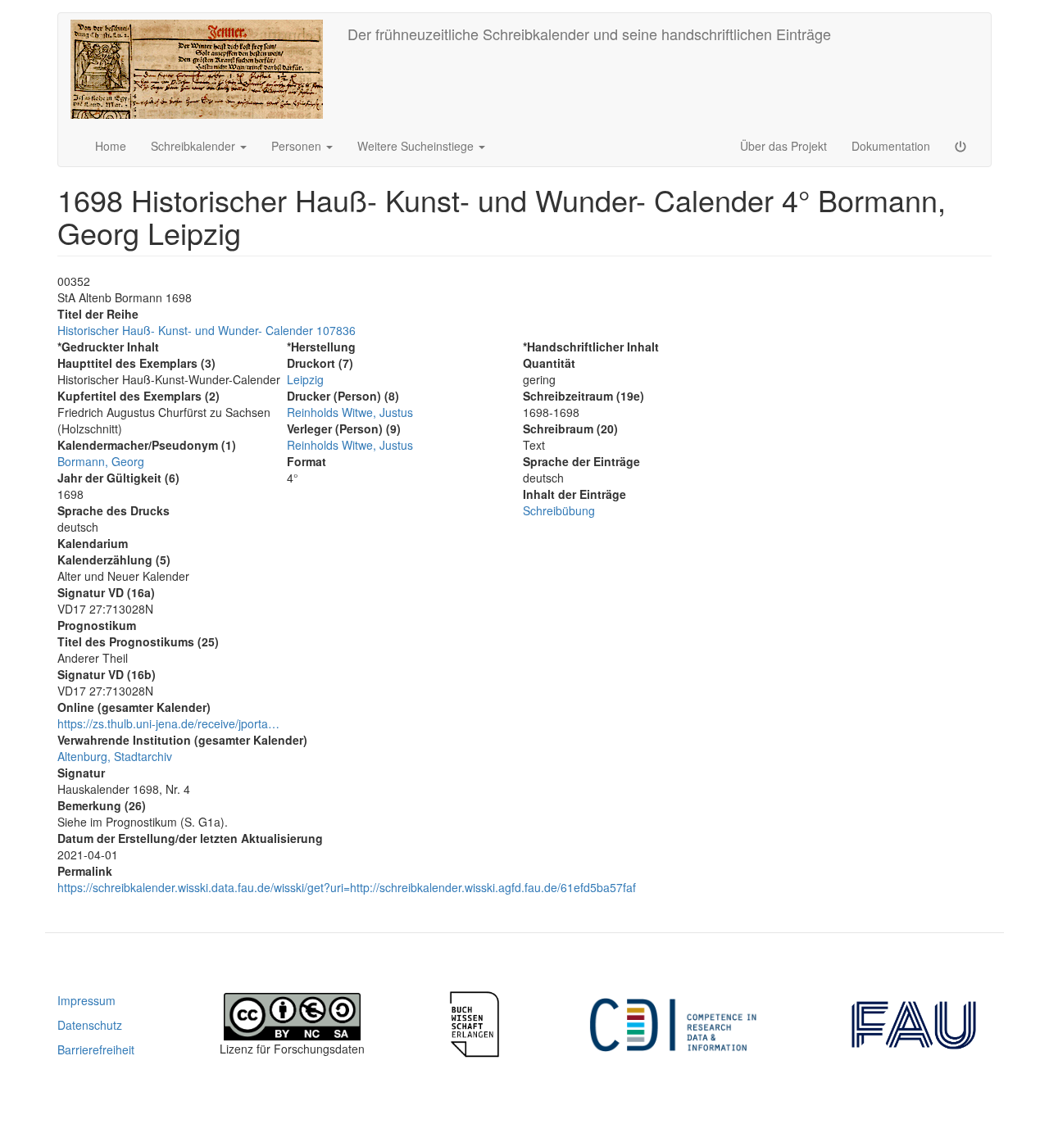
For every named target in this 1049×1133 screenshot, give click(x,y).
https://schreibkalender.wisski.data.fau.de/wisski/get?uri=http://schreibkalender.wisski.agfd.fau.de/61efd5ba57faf (346, 887)
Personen (298, 146)
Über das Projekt (783, 146)
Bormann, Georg (100, 461)
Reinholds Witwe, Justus (350, 412)
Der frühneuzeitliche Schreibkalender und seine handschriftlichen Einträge (589, 33)
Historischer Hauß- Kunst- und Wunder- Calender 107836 (206, 330)
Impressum (86, 1000)
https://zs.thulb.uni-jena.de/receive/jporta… (168, 723)
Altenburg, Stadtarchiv (114, 756)
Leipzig (305, 379)
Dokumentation (890, 146)
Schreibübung (559, 510)
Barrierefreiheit (95, 1049)
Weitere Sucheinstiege (417, 146)
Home (110, 146)
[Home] (202, 69)
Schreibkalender (194, 146)
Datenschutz (89, 1025)
